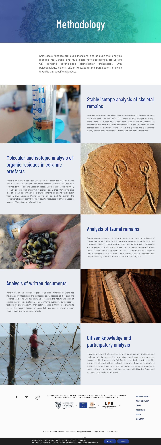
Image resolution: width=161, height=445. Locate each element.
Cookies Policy (112, 431)
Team (138, 405)
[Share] (37, 397)
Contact (140, 419)
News (138, 415)
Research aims (142, 396)
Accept (110, 441)
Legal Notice (99, 431)
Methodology (142, 401)
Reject (123, 441)
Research (140, 410)
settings (95, 442)
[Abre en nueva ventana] (16, 397)
